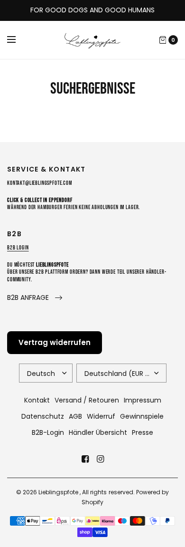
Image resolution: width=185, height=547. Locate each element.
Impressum (142, 400)
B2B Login (18, 247)
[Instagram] (100, 459)
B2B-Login (48, 432)
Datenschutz (42, 416)
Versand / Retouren (87, 400)
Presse (142, 432)
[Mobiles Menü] (17, 39)
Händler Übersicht (98, 432)
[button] (34, 298)
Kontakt (37, 400)
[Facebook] (85, 459)
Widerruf (101, 416)
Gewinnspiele (142, 416)
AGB (75, 416)
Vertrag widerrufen (54, 342)
